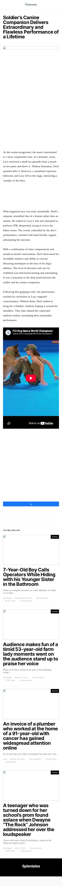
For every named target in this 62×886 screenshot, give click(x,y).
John (5, 759)
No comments (42, 598)
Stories (55, 537)
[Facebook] (30, 872)
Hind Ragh (7, 598)
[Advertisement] (31, 114)
